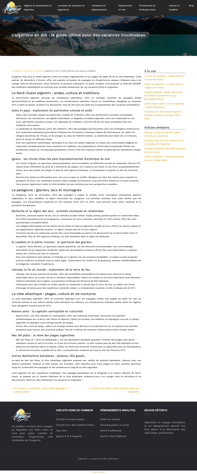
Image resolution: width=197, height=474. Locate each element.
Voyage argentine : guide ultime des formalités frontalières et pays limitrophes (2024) (163, 95)
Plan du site (98, 472)
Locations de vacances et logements (71, 7)
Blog (191, 5)
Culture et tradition (174, 7)
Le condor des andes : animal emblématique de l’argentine (114, 390)
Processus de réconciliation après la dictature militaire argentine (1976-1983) (163, 115)
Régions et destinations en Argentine (38, 7)
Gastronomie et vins (125, 7)
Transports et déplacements (99, 7)
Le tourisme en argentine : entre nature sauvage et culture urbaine (41, 390)
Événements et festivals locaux (147, 7)
